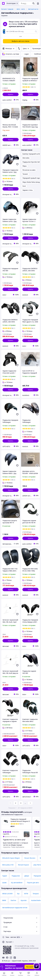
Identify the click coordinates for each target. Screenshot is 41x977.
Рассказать (30, 967)
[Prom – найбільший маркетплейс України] (3, 3)
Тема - (10, 937)
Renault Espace (23, 865)
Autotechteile (36, 900)
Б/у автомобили (16, 883)
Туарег (4, 876)
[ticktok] (14, 957)
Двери (26, 876)
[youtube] (3, 957)
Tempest (36, 894)
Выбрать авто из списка (20, 41)
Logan (26, 54)
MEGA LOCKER (7, 894)
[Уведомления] (38, 3)
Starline (13, 900)
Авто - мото (21, 9)
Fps (18, 894)
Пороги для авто (33, 883)
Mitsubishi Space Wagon (11, 858)
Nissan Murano (29, 858)
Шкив (4, 883)
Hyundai (24, 900)
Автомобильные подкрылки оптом (14, 908)
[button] (11, 94)
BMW (4, 900)
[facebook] (7, 957)
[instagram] (11, 957)
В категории (11, 3)
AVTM (26, 894)
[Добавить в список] (17, 72)
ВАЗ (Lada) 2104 (7, 865)
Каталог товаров (7, 9)
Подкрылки (16, 876)
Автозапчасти (33, 9)
